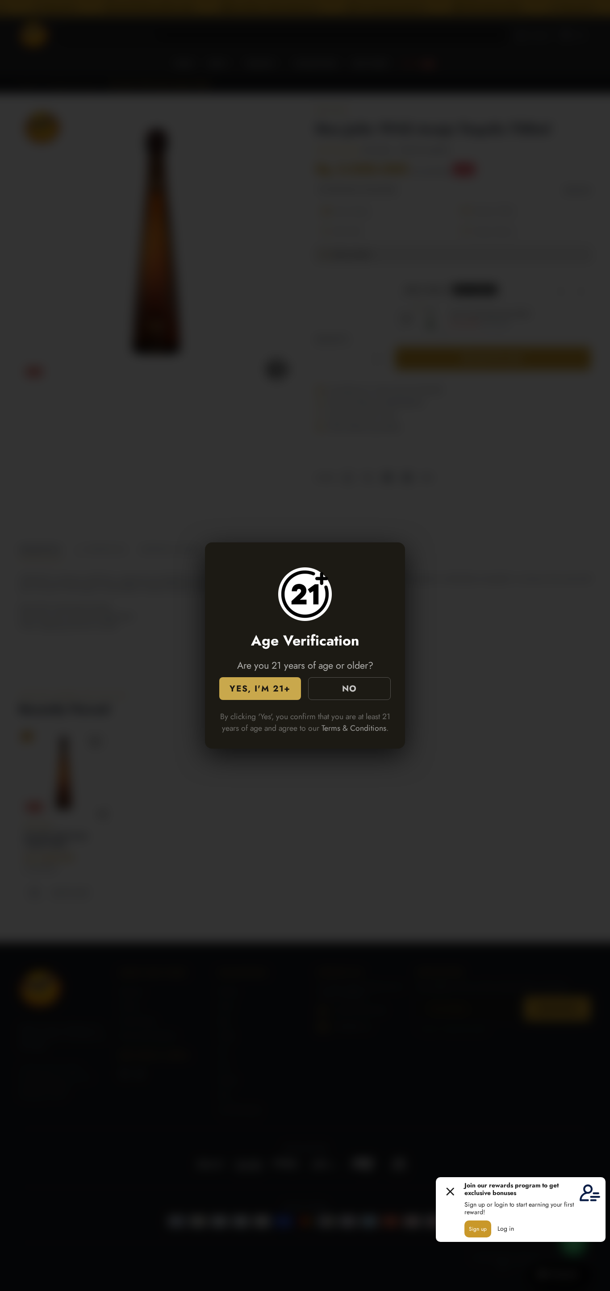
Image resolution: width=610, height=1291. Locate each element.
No (349, 688)
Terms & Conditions (354, 728)
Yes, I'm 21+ (260, 688)
